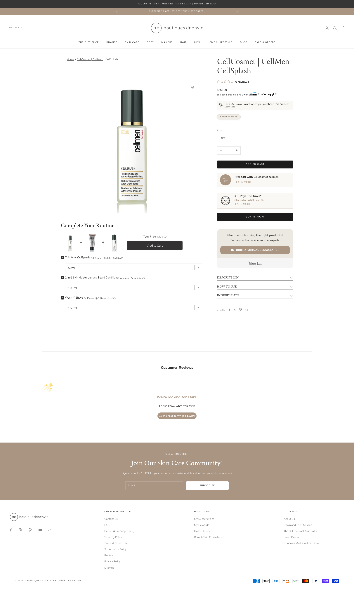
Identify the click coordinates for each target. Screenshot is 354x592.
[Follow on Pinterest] (30, 530)
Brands (112, 42)
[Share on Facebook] (229, 309)
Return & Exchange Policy (119, 531)
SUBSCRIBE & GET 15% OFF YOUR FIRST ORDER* (177, 11)
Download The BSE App (298, 525)
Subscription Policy (115, 549)
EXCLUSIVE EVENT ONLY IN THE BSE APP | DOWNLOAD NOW (177, 4)
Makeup (167, 42)
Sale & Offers (265, 42)
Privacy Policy (112, 561)
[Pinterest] (193, 88)
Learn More (230, 107)
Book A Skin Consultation (209, 537)
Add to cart (255, 164)
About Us (289, 518)
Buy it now (255, 217)
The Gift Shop (89, 42)
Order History (202, 531)
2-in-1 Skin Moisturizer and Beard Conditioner (92, 277)
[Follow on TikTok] (50, 530)
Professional (228, 117)
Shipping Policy (113, 537)
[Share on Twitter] (234, 309)
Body (150, 42)
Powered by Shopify (69, 581)
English (14, 28)
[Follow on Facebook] (11, 530)
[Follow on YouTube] (40, 530)
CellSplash (111, 59)
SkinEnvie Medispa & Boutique (301, 543)
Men (197, 42)
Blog (243, 42)
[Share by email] (246, 309)
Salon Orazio (291, 537)
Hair (183, 42)
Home (70, 59)
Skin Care (132, 42)
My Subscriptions (204, 518)
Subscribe (207, 485)
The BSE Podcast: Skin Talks (300, 531)
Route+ (108, 555)
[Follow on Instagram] (20, 530)
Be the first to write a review (177, 416)
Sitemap (109, 567)
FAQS (107, 525)
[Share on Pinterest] (240, 310)
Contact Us (111, 518)
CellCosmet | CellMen (90, 59)
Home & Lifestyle (220, 42)
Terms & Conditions (115, 543)
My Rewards (201, 525)
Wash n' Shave (74, 298)
